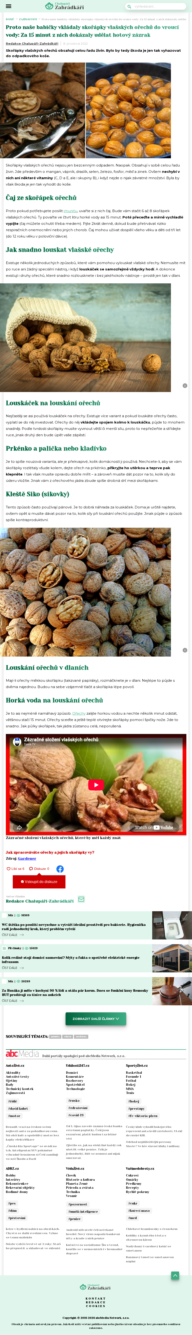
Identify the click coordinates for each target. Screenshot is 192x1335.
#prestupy (136, 1108)
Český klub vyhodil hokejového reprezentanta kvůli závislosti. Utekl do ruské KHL (154, 1131)
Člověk (71, 1175)
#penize (74, 1219)
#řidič (12, 1101)
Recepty (132, 1187)
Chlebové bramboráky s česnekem (151, 1229)
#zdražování (77, 1108)
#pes (12, 1203)
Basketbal (134, 1072)
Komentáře (75, 1076)
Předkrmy (133, 1183)
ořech (67, 1037)
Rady (9, 1084)
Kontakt (96, 1298)
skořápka (81, 1037)
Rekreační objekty (20, 1187)
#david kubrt (18, 1108)
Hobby (11, 1175)
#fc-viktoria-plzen (142, 1116)
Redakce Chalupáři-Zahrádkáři (32, 43)
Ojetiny (11, 1080)
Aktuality (13, 1072)
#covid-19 (76, 1115)
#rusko (74, 1100)
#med (132, 1218)
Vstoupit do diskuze (40, 882)
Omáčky (132, 1179)
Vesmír (71, 1196)
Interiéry (13, 1179)
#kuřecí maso (139, 1210)
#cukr (132, 1203)
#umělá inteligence (83, 1211)
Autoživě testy (17, 1076)
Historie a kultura (80, 1179)
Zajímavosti (28, 19)
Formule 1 (133, 1076)
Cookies (96, 1306)
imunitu (70, 211)
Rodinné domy (17, 1192)
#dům (12, 1210)
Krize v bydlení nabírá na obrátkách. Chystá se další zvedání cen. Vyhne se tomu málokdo (33, 1233)
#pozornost (77, 1204)
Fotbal (131, 1080)
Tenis (130, 1093)
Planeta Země (77, 1183)
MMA (130, 1089)
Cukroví (132, 1175)
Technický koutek (19, 1089)
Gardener (27, 858)
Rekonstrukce (17, 1183)
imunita (55, 1037)
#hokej (133, 1101)
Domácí (72, 1072)
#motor (14, 1116)
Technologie (75, 1089)
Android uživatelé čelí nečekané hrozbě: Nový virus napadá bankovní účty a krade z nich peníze (93, 1234)
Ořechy (78, 713)
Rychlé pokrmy (137, 1192)
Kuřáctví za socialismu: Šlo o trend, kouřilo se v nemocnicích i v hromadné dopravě (94, 1249)
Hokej (130, 1084)
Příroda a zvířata (79, 1187)
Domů (10, 19)
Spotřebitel (75, 1084)
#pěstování (16, 1218)
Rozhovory (74, 1080)
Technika (73, 1192)
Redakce (96, 1302)
